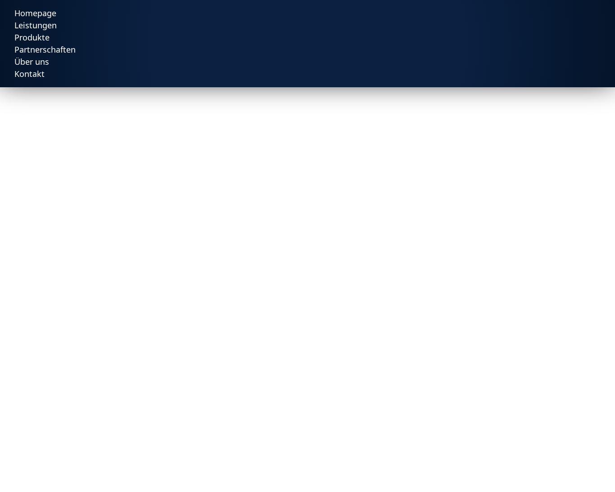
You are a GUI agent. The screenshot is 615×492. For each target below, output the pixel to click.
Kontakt (29, 73)
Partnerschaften (45, 49)
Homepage (35, 13)
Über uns (31, 61)
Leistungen (35, 25)
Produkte (32, 37)
